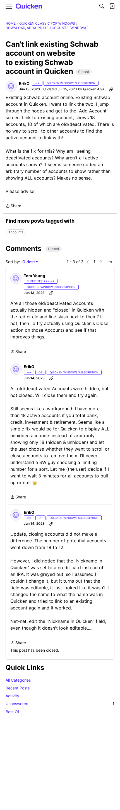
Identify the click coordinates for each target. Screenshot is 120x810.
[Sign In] (112, 6)
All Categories (18, 680)
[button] (11, 86)
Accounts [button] (15, 232)
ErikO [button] (24, 83)
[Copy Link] (111, 89)
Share (13, 206)
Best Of (12, 711)
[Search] (102, 6)
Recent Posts (18, 688)
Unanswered (60, 703)
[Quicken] (29, 6)
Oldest (29, 262)
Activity (12, 695)
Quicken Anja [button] (93, 89)
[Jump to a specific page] (109, 261)
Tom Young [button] (34, 275)
